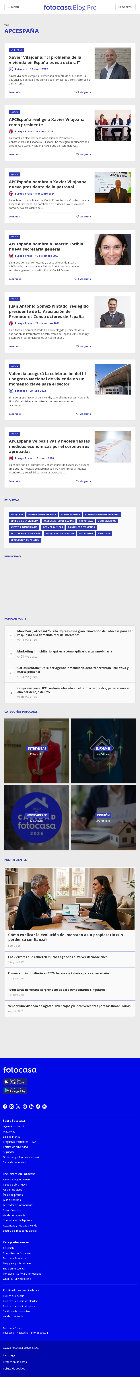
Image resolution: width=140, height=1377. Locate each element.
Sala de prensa (11, 1136)
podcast (105, 533)
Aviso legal (9, 1355)
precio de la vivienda (25, 520)
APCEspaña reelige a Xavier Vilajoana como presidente (47, 121)
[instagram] (11, 1106)
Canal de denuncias (14, 1162)
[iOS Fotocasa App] (15, 1081)
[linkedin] (31, 1106)
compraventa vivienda (26, 533)
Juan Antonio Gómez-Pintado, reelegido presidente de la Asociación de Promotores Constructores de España (49, 311)
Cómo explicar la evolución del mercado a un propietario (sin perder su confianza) (65, 937)
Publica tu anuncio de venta (19, 1306)
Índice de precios (13, 1195)
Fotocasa (21, 69)
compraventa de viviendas (103, 514)
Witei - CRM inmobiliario (17, 1278)
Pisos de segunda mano (17, 1179)
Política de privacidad (15, 1147)
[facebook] (5, 1106)
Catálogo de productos (16, 1311)
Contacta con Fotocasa (17, 1253)
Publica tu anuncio (13, 1296)
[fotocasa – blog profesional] (70, 7)
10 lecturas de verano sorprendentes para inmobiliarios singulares (56, 990)
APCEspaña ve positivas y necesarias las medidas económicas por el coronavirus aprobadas (49, 446)
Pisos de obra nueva (15, 1184)
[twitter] (18, 1106)
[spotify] (44, 1106)
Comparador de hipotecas (18, 1220)
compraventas (53, 527)
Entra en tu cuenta (14, 1268)
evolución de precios (25, 539)
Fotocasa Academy (14, 1258)
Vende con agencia (14, 1215)
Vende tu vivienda (13, 1316)
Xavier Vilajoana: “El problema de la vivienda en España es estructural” (45, 59)
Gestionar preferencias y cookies (22, 1157)
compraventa (71, 514)
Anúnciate (9, 1248)
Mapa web (9, 1131)
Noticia (14, 112)
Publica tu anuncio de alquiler (20, 1301)
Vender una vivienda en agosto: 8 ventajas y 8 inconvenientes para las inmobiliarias (69, 1006)
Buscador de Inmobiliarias (18, 1205)
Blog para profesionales (17, 1263)
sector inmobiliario (25, 527)
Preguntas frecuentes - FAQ (19, 1141)
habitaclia (22, 1332)
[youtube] (25, 1106)
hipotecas (86, 520)
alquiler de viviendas (60, 533)
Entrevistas (16, 50)
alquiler (17, 514)
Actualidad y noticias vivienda (20, 1225)
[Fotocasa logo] (69, 1070)
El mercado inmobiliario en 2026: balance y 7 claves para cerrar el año (58, 973)
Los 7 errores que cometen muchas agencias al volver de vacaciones (57, 957)
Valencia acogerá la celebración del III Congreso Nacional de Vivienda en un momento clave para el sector (47, 379)
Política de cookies (14, 1368)
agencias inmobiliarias (59, 520)
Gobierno (87, 533)
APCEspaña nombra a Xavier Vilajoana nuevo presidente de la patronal (48, 184)
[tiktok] (38, 1106)
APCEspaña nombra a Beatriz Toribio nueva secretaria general (46, 246)
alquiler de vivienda (82, 527)
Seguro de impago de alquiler (20, 1230)
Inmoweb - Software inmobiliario (22, 1273)
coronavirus (108, 520)
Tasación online (12, 1210)
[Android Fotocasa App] (15, 1090)
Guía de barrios (12, 1200)
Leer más (14, 92)
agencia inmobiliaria (43, 514)
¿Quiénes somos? (13, 1126)
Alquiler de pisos (12, 1189)
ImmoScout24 (39, 1332)
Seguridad (9, 1152)
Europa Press (23, 131)
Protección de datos (15, 1362)
